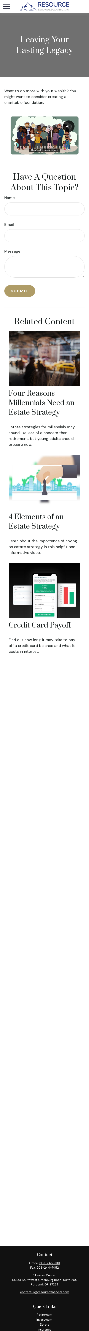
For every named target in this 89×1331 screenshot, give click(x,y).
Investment (44, 1320)
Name (9, 197)
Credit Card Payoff (40, 625)
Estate (44, 1324)
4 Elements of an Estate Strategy (36, 521)
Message (12, 251)
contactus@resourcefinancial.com (44, 1292)
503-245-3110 (49, 1263)
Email (9, 224)
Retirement (44, 1315)
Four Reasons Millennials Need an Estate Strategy (42, 403)
